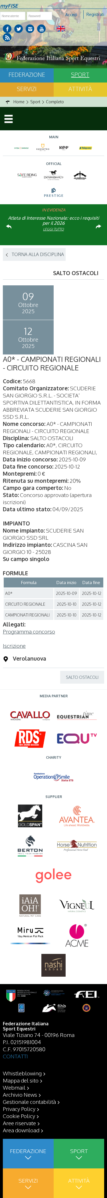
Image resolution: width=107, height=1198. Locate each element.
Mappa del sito (21, 1080)
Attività (79, 1180)
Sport (79, 1150)
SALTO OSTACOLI (82, 677)
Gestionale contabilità (29, 1101)
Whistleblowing (22, 1073)
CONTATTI (15, 1056)
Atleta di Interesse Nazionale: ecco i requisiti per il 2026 (53, 220)
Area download (21, 1130)
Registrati (95, 14)
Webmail (14, 1087)
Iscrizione (14, 645)
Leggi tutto (53, 229)
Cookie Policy (19, 1115)
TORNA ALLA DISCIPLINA (38, 254)
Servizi (27, 88)
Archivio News (20, 1094)
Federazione (27, 74)
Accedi (71, 14)
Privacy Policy (19, 1108)
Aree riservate (19, 1122)
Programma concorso (29, 631)
